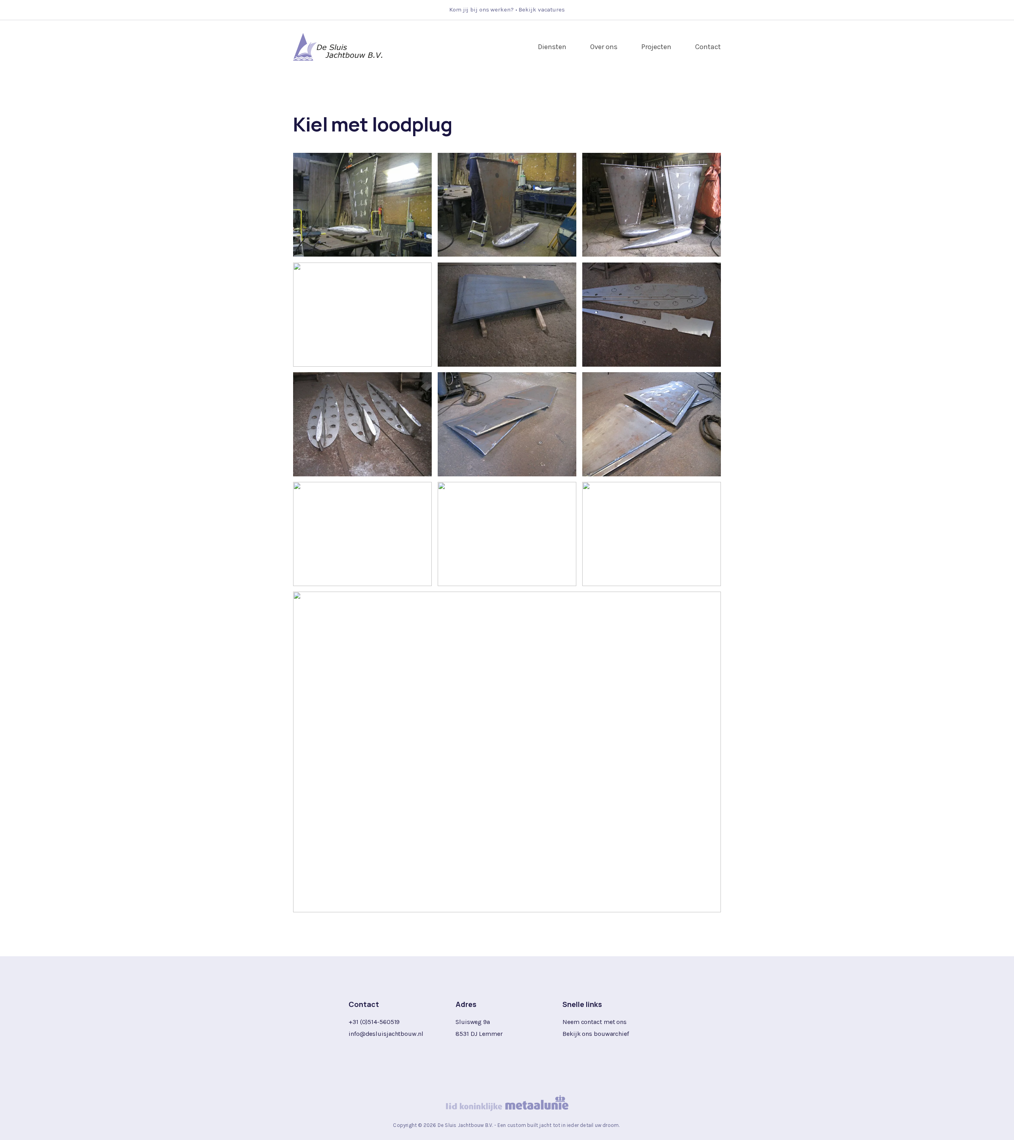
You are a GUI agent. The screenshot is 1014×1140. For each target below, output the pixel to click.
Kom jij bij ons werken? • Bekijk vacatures (507, 9)
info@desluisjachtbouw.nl (386, 1033)
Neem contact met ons (594, 1022)
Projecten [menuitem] (656, 46)
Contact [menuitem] (708, 46)
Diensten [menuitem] (552, 46)
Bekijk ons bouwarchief (595, 1033)
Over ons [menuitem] (604, 46)
